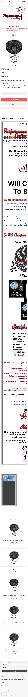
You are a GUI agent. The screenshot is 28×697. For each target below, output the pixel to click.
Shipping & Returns (5, 686)
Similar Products (20, 118)
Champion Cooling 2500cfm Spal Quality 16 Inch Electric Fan (14, 650)
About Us (3, 676)
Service (2, 682)
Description (5, 118)
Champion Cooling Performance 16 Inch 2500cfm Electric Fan (14, 596)
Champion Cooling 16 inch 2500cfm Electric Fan (14, 622)
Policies (3, 680)
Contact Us (3, 683)
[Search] (5, 1)
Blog (2, 685)
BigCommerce (9, 695)
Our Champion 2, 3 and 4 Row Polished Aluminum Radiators (13, 679)
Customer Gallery (4, 677)
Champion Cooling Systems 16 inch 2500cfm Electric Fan (14, 568)
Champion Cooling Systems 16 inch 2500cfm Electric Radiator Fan (14, 541)
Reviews (12, 118)
